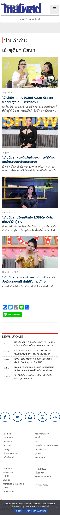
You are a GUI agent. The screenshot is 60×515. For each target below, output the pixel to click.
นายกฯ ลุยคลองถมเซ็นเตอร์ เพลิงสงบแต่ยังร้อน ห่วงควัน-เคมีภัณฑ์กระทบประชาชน (34, 368)
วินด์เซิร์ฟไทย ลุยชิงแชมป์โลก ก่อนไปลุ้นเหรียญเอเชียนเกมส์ (33, 377)
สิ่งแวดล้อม (40, 457)
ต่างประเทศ (7, 468)
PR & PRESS (40, 468)
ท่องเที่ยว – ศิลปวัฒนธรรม (47, 445)
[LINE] (55, 416)
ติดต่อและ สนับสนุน (43, 476)
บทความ (7, 445)
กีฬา (36, 441)
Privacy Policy (41, 484)
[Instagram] (42, 416)
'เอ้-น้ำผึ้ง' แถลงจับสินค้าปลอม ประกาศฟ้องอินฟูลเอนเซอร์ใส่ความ (27, 99)
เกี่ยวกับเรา (39, 472)
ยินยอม (19, 511)
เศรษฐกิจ (7, 449)
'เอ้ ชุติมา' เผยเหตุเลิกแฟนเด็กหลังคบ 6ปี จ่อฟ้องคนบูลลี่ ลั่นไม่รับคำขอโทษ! (29, 279)
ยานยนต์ (6, 480)
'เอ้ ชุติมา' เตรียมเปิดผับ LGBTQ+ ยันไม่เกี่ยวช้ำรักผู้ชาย (27, 219)
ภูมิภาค (38, 453)
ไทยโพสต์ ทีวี (8, 491)
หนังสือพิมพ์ (8, 457)
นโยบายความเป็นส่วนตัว (36, 511)
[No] (56, 507)
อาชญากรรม (8, 472)
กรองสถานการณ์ (42, 433)
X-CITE (6, 476)
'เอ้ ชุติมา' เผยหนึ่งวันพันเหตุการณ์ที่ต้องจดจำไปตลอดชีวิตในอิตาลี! (28, 159)
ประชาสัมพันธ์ (40, 449)
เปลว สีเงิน (8, 437)
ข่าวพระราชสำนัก (10, 453)
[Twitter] (17, 416)
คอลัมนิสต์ (7, 441)
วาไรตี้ (37, 437)
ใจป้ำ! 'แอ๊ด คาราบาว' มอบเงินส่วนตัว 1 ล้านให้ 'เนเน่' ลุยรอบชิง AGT (33, 360)
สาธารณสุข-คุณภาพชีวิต (13, 483)
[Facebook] (5, 416)
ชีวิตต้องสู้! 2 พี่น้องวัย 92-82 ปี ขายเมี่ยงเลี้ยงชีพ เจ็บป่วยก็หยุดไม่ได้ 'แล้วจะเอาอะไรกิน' (35, 344)
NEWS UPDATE (12, 336)
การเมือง (7, 433)
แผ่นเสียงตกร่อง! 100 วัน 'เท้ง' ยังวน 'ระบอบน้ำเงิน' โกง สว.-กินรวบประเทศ (32, 352)
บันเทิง (6, 487)
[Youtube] (30, 416)
